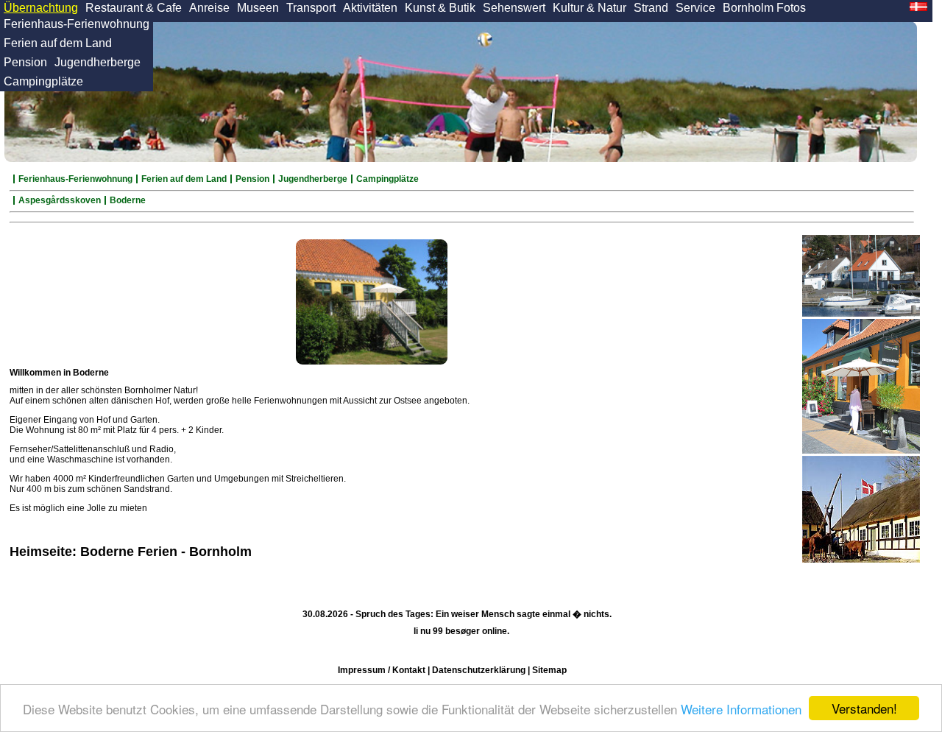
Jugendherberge (97, 62)
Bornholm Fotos (764, 7)
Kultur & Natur (589, 7)
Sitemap (549, 670)
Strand (651, 7)
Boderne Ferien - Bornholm (166, 551)
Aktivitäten (370, 7)
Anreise (209, 7)
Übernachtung (41, 7)
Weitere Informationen (741, 709)
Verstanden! (864, 708)
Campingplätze (43, 81)
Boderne (128, 200)
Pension (25, 62)
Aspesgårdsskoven (59, 200)
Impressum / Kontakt (381, 670)
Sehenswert (514, 7)
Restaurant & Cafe (133, 7)
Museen (258, 7)
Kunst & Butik (440, 7)
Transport (311, 7)
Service (695, 7)
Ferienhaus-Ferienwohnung (76, 24)
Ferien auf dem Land (58, 43)
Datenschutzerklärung (478, 670)
